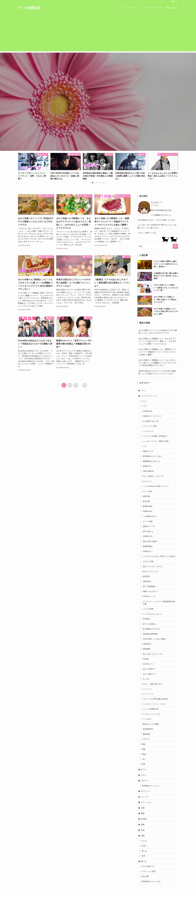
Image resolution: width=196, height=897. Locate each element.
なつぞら (146, 679)
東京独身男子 (148, 729)
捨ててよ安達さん (150, 624)
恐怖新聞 (146, 649)
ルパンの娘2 (148, 521)
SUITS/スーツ (148, 664)
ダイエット (145, 791)
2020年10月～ (148, 511)
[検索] (176, 1)
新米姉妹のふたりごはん (152, 456)
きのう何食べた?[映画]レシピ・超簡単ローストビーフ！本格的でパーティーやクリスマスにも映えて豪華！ (157, 352)
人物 (143, 808)
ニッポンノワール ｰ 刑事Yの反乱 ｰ (156, 441)
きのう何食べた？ (150, 674)
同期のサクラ (148, 451)
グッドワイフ (148, 694)
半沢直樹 (146, 619)
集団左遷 (146, 734)
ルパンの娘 (147, 491)
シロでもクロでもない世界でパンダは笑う (159, 556)
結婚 (143, 835)
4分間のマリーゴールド (152, 416)
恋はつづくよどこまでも (152, 566)
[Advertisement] (98, 32)
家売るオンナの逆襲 (151, 724)
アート (143, 390)
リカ (144, 446)
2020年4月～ (148, 581)
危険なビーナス (149, 526)
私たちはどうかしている (152, 654)
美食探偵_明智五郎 (150, 634)
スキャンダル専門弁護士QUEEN (155, 699)
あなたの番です (149, 669)
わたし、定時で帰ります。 (153, 684)
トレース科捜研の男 (151, 709)
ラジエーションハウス (151, 714)
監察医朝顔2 (148, 546)
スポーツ (144, 780)
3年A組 (146, 659)
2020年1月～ (148, 551)
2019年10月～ (148, 411)
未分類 (143, 819)
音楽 (143, 764)
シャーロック (148, 431)
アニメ (144, 401)
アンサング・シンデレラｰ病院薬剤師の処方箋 (159, 603)
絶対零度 (146, 576)
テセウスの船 (148, 561)
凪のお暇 (146, 501)
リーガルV (147, 719)
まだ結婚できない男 (151, 421)
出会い (144, 846)
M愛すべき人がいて (150, 591)
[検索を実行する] (175, 246)
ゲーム (143, 769)
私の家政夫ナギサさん (151, 629)
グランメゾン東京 (150, 426)
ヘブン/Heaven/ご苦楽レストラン (156, 486)
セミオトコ (147, 481)
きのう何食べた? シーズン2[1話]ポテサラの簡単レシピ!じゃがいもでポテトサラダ (157, 331)
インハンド (147, 689)
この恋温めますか (150, 516)
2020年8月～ (148, 644)
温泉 (143, 824)
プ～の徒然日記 (29, 7)
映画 (143, 744)
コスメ (143, 775)
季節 (143, 813)
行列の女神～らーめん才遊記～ (155, 639)
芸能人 (144, 754)
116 (84, 385)
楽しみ (144, 851)
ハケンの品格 (148, 609)
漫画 (143, 749)
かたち (144, 841)
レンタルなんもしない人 (152, 614)
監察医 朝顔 (147, 506)
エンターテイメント (149, 396)
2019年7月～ (148, 466)
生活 (143, 830)
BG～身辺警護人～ (150, 586)
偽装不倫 (146, 496)
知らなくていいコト (151, 571)
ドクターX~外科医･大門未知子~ (155, 436)
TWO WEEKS (148, 471)
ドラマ (144, 406)
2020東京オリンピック (150, 786)
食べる (143, 861)
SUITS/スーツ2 (149, 596)
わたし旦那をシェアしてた (153, 476)
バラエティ (146, 739)
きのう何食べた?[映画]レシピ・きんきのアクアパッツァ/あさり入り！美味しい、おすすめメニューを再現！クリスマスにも (157, 341)
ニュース (144, 797)
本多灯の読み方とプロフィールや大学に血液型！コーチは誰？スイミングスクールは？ (157, 372)
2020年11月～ (148, 536)
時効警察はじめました (151, 461)
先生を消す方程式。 (151, 541)
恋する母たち (148, 531)
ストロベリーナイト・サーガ (154, 704)
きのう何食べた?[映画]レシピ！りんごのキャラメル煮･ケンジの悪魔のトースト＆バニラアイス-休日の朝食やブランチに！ (157, 362)
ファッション (146, 802)
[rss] (173, 1)
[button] (90, 182)
